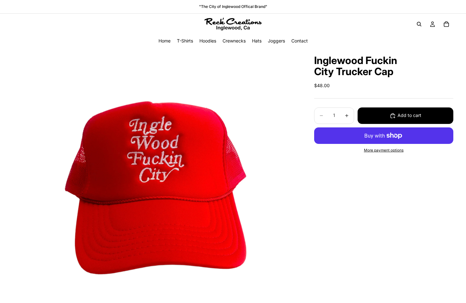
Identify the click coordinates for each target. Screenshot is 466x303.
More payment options (384, 150)
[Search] (419, 24)
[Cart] (446, 24)
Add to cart (409, 115)
